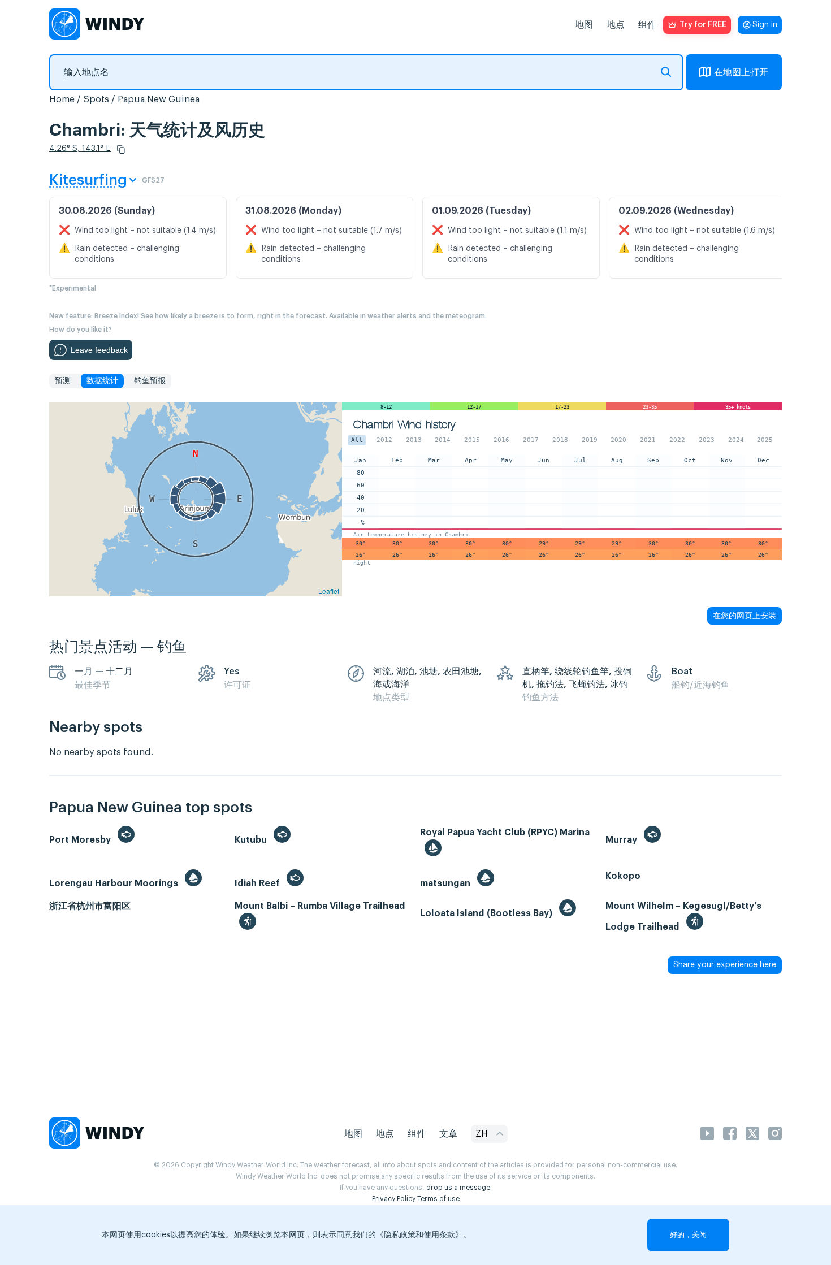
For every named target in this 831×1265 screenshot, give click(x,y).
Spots (96, 99)
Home (62, 99)
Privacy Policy (394, 1198)
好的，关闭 (688, 1235)
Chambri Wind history (404, 424)
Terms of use (438, 1198)
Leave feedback (99, 349)
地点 (616, 24)
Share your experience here (724, 965)
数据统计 (102, 381)
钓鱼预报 (150, 381)
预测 (63, 381)
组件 (647, 24)
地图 (584, 24)
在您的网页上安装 (744, 615)
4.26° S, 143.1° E (80, 149)
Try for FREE (702, 25)
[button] (121, 149)
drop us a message (458, 1187)
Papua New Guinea (159, 99)
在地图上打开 (741, 72)
